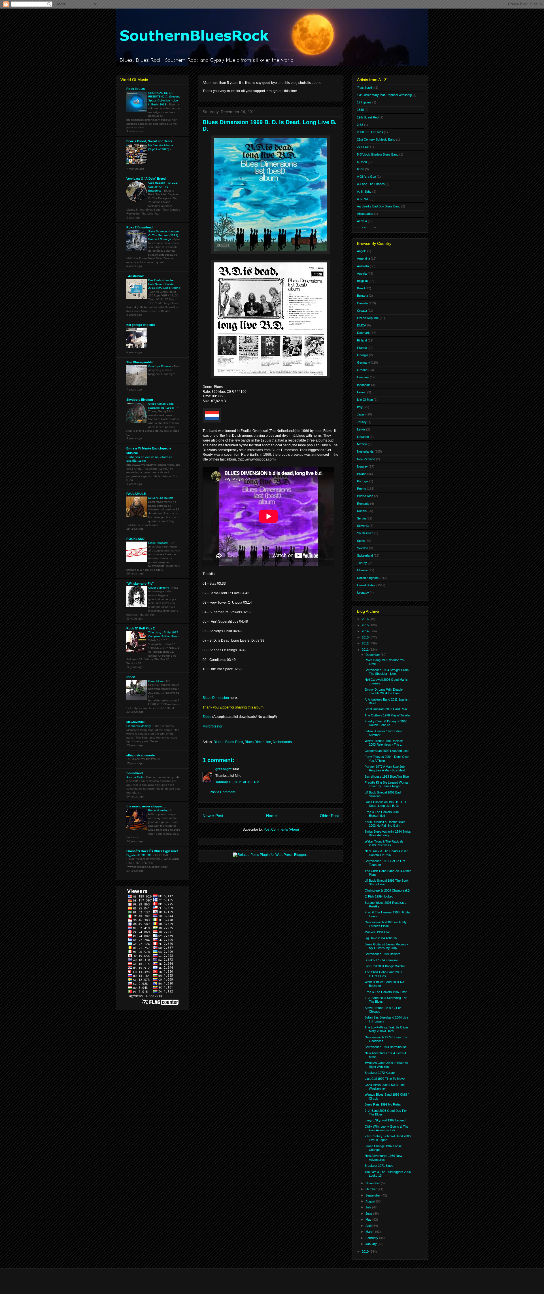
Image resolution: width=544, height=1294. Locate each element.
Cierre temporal (158, 542)
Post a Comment (222, 792)
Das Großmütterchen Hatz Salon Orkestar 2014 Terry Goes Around (164, 284)
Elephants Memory (139, 725)
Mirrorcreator (212, 726)
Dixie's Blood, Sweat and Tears (149, 141)
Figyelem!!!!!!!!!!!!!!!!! (139, 855)
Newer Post (213, 815)
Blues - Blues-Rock (228, 742)
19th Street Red (368, 117)
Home (271, 815)
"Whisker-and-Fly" (140, 583)
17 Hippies (364, 102)
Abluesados (365, 213)
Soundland (134, 773)
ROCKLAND (135, 538)
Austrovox (135, 276)
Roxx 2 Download (139, 227)
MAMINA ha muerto (161, 497)
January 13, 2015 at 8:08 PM (237, 782)
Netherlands (282, 742)
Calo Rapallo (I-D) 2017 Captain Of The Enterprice (163, 186)
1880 (360, 109)
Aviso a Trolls (135, 777)
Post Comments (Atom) (281, 829)
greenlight (223, 769)
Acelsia (362, 221)
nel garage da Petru (140, 324)
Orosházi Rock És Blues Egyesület (152, 851)
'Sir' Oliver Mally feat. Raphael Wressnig (384, 95)
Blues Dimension (216, 698)
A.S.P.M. (363, 199)
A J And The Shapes (371, 184)
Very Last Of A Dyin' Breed (146, 178)
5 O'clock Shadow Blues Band (377, 154)
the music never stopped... (146, 806)
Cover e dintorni (159, 587)
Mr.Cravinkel (135, 722)
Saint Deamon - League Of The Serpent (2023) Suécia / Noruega (164, 235)
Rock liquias (135, 88)
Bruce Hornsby (158, 810)
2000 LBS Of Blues (370, 132)
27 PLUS (363, 147)
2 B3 (360, 124)
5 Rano (362, 162)
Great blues (156, 681)
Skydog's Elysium (139, 399)
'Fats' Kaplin (365, 87)
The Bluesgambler (140, 362)
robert (130, 677)
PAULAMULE (136, 493)
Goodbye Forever (160, 366)
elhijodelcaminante (140, 755)
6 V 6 (360, 169)
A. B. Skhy (364, 191)
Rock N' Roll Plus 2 (140, 628)
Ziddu (207, 717)
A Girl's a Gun (366, 176)
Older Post (329, 815)
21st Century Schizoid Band (376, 139)
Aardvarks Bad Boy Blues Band (378, 206)
